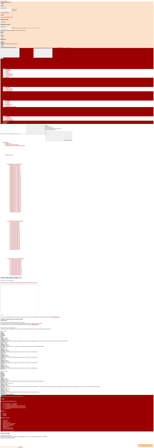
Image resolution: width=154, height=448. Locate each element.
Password (14, 10)
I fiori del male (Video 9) (14, 229)
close (2, 58)
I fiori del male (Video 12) (15, 232)
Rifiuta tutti (10, 319)
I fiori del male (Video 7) (14, 227)
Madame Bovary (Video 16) (15, 180)
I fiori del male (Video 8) (14, 228)
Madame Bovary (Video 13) (15, 177)
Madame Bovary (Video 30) (15, 195)
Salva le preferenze (9, 394)
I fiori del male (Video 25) (15, 247)
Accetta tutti (19, 319)
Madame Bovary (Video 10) (15, 173)
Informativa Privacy (6, 422)
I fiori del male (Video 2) (14, 222)
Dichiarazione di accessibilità (8, 424)
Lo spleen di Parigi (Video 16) (16, 274)
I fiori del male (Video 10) (15, 230)
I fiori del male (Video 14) (15, 235)
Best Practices (48, 126)
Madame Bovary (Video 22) (15, 186)
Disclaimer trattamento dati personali (7, 437)
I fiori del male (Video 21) (15, 242)
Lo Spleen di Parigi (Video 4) (15, 261)
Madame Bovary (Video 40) (15, 206)
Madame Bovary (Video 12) (15, 176)
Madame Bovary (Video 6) (15, 169)
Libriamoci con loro (49, 127)
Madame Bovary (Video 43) (15, 209)
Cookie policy (5, 420)
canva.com (2, 331)
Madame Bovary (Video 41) (15, 207)
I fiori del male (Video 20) (15, 241)
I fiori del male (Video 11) (15, 231)
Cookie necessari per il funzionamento (7, 327)
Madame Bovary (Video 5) (15, 168)
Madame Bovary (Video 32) (15, 197)
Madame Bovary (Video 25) (15, 190)
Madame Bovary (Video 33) (15, 198)
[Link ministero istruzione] (5, 2)
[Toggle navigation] (9, 53)
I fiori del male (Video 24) (15, 245)
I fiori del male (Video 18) (15, 239)
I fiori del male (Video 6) (14, 226)
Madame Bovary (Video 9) (15, 172)
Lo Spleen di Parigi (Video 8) (15, 266)
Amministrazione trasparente (8, 428)
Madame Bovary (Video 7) (15, 170)
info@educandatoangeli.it (15, 405)
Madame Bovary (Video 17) (15, 181)
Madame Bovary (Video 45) (15, 211)
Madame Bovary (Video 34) (15, 199)
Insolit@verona (8, 143)
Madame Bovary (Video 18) (15, 182)
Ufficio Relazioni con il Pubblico (9, 423)
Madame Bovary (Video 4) (15, 167)
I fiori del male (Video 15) (15, 236)
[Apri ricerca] (42, 53)
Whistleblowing (6, 426)
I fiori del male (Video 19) (15, 240)
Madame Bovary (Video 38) (15, 204)
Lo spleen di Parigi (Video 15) (16, 273)
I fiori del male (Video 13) (15, 234)
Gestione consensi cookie (8, 427)
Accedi (2, 3)
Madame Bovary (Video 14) (15, 178)
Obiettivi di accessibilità (7, 425)
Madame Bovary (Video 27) (15, 192)
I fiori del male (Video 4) (14, 224)
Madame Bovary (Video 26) (15, 191)
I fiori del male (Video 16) (15, 237)
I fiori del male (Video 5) (14, 225)
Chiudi (2, 34)
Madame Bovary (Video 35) (15, 200)
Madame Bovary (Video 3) (15, 166)
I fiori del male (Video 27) (15, 249)
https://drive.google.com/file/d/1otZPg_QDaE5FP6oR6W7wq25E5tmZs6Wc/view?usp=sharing (18, 282)
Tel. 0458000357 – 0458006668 (11, 404)
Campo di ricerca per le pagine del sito (7, 133)
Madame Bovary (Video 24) (15, 189)
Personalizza (3, 319)
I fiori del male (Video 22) (15, 243)
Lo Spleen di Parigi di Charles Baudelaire (16, 258)
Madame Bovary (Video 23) (15, 187)
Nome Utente (14, 9)
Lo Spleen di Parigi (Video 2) (15, 259)
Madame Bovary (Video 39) (15, 205)
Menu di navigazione (68, 140)
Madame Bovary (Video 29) (15, 194)
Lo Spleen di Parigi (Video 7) (15, 264)
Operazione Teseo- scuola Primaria (12, 144)
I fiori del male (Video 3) (14, 223)
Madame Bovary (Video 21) (15, 185)
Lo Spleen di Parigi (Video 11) (16, 269)
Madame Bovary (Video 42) (15, 208)
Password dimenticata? (4, 12)
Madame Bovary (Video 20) (15, 184)
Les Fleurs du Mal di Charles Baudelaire (53, 128)
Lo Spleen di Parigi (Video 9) (15, 267)
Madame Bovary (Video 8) (15, 171)
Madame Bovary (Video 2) (15, 165)
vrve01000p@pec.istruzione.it (15, 407)
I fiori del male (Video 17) (15, 238)
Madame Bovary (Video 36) (15, 202)
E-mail (13, 27)
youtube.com (3, 371)
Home (47, 125)
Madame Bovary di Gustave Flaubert (15, 164)
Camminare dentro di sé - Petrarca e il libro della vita (15, 145)
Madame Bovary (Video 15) (15, 179)
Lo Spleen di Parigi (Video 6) (15, 263)
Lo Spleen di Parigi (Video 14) (16, 272)
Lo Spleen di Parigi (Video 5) (15, 262)
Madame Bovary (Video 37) (15, 203)
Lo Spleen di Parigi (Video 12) (16, 270)
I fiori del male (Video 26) (15, 248)
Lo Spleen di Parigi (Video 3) (15, 260)
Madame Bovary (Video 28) (15, 193)
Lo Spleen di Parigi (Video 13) (16, 271)
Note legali (5, 421)
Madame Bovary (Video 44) (15, 210)
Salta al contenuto (3, 1)
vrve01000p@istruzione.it (15, 406)
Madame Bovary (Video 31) (15, 196)
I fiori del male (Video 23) (15, 244)
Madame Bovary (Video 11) (15, 174)
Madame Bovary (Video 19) (15, 183)
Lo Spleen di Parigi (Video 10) (16, 268)
